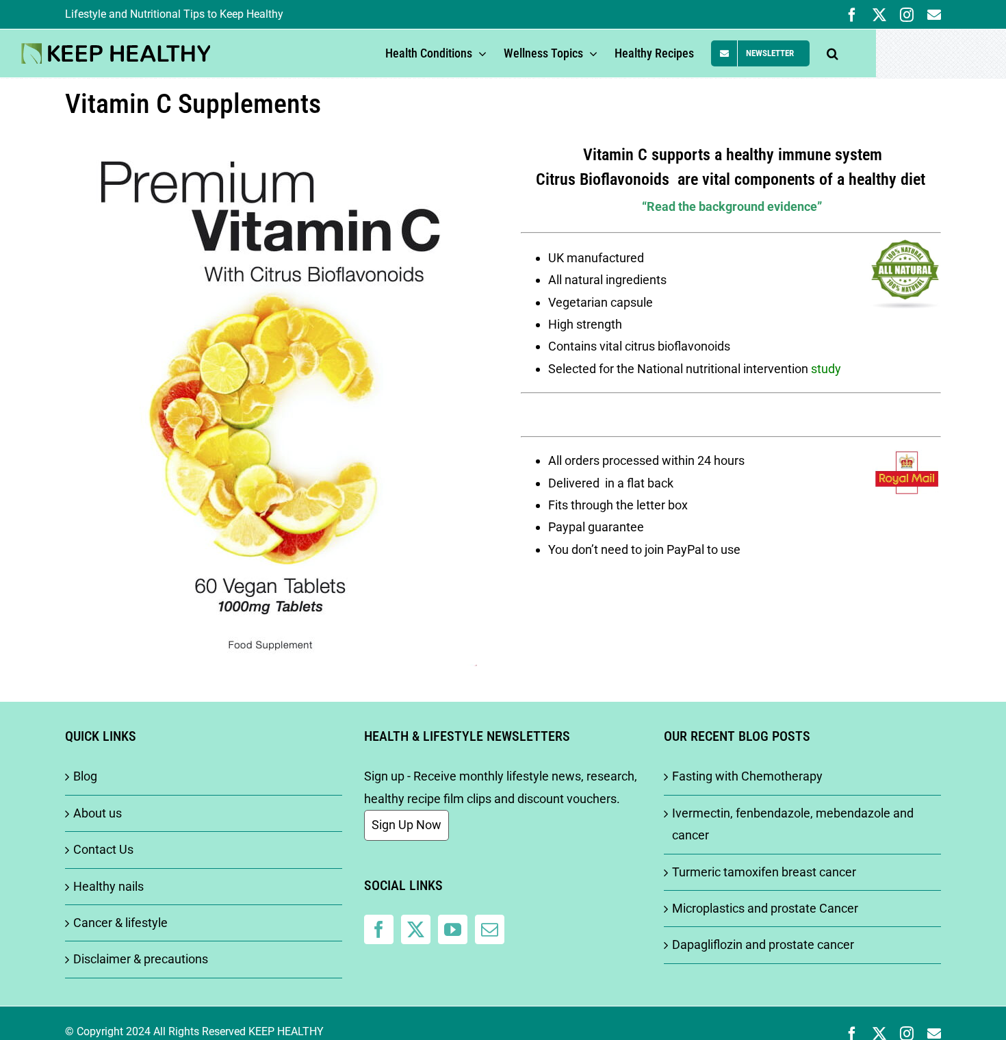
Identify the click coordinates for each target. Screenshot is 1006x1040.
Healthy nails (108, 886)
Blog (85, 776)
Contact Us (103, 849)
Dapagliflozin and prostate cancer (763, 944)
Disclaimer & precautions (140, 959)
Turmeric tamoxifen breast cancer (764, 872)
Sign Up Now (406, 824)
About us (97, 813)
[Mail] (489, 929)
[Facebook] (379, 929)
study (826, 369)
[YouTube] (452, 929)
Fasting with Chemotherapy (747, 776)
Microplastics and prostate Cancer (765, 908)
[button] (832, 53)
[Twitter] (415, 929)
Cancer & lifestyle (120, 922)
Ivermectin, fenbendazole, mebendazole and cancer (793, 824)
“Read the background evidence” (732, 206)
